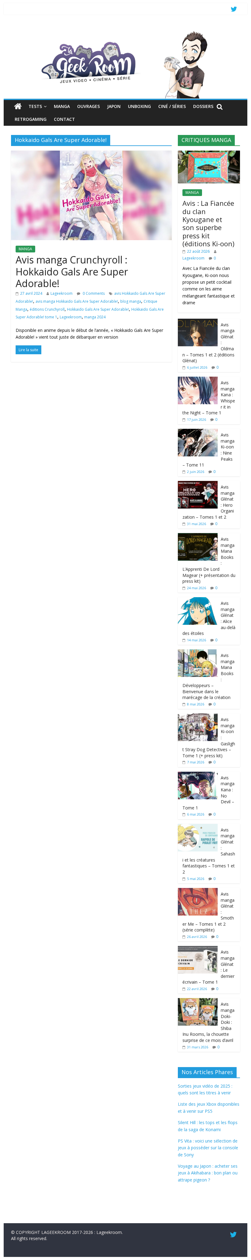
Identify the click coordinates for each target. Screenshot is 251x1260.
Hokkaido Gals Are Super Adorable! (98, 309)
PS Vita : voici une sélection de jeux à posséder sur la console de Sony (208, 1148)
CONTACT (64, 119)
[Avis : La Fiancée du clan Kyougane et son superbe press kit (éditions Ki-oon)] (209, 154)
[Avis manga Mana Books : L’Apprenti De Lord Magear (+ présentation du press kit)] (198, 536)
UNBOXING (139, 106)
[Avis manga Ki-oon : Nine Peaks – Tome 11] (198, 432)
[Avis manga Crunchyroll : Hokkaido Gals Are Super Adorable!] (91, 154)
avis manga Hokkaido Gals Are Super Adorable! (77, 301)
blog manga (130, 301)
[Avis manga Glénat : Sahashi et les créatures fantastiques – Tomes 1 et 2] (198, 827)
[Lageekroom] (125, 32)
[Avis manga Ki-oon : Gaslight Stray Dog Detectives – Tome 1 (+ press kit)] (198, 717)
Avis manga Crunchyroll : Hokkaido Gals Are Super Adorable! (72, 271)
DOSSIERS (203, 106)
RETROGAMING (31, 119)
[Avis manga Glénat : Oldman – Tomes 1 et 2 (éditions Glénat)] (198, 322)
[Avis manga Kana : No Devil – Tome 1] (198, 775)
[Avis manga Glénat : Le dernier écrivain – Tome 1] (198, 949)
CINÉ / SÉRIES (172, 106)
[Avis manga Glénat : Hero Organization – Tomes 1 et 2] (198, 484)
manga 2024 (95, 317)
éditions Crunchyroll (47, 309)
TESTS (35, 106)
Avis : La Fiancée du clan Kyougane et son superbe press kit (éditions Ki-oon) (208, 223)
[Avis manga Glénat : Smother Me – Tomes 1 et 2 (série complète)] (198, 891)
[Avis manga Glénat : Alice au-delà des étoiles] (198, 600)
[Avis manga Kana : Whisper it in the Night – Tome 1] (198, 380)
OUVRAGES (88, 106)
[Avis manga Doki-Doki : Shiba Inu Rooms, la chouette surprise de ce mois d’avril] (198, 1001)
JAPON (114, 106)
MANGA (62, 106)
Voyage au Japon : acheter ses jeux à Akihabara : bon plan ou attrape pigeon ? (208, 1173)
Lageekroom (62, 293)
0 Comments (93, 293)
